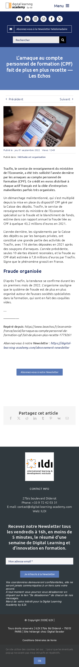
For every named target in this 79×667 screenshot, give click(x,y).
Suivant (65, 99)
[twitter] (60, 19)
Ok (39, 660)
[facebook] (52, 19)
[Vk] (59, 418)
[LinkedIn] (34, 418)
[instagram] (35, 19)
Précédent (16, 99)
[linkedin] (27, 19)
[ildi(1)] (39, 454)
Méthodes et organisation (32, 156)
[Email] (67, 418)
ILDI (43, 511)
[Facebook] (10, 418)
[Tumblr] (43, 418)
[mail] (43, 19)
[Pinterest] (50, 418)
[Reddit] (26, 418)
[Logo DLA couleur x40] (19, 4)
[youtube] (19, 19)
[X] (18, 418)
